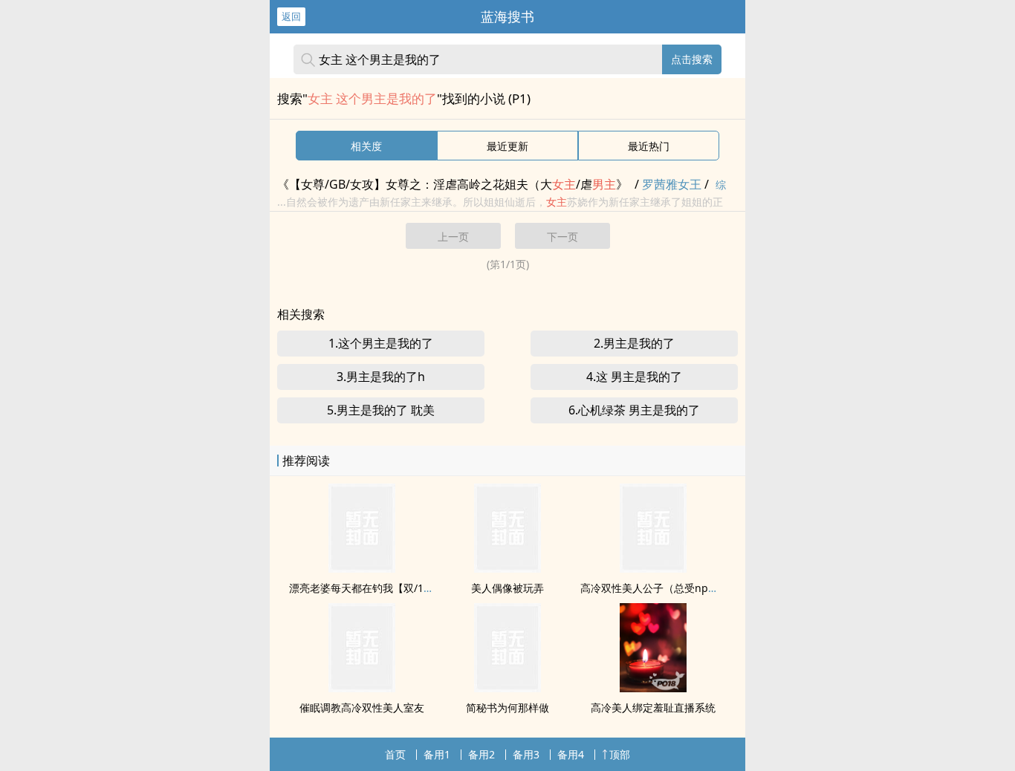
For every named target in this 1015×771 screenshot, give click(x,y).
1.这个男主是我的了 (380, 343)
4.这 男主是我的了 (634, 376)
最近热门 (648, 146)
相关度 (366, 146)
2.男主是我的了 (634, 343)
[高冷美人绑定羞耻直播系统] (653, 688)
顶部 (619, 754)
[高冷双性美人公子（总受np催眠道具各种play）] (653, 568)
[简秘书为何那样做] (507, 688)
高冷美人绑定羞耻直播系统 (653, 707)
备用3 (526, 754)
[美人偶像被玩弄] (507, 568)
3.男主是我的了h (381, 376)
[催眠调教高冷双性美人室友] (361, 688)
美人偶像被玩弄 (507, 588)
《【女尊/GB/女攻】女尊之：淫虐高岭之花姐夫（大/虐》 (452, 184)
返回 (291, 16)
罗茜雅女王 (671, 184)
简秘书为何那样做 (507, 707)
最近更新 (507, 146)
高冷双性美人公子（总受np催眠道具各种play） (691, 588)
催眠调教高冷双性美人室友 (361, 707)
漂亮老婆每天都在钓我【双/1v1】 (367, 588)
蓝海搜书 (507, 16)
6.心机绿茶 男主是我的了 (634, 410)
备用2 (481, 754)
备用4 (570, 754)
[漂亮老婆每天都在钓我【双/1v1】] (361, 568)
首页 (395, 754)
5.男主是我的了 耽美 (381, 410)
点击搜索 (692, 59)
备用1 (437, 754)
